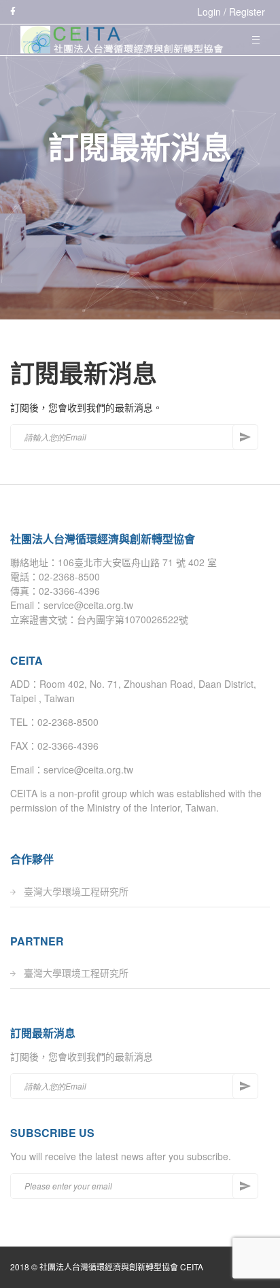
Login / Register (231, 11)
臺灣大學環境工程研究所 (76, 891)
